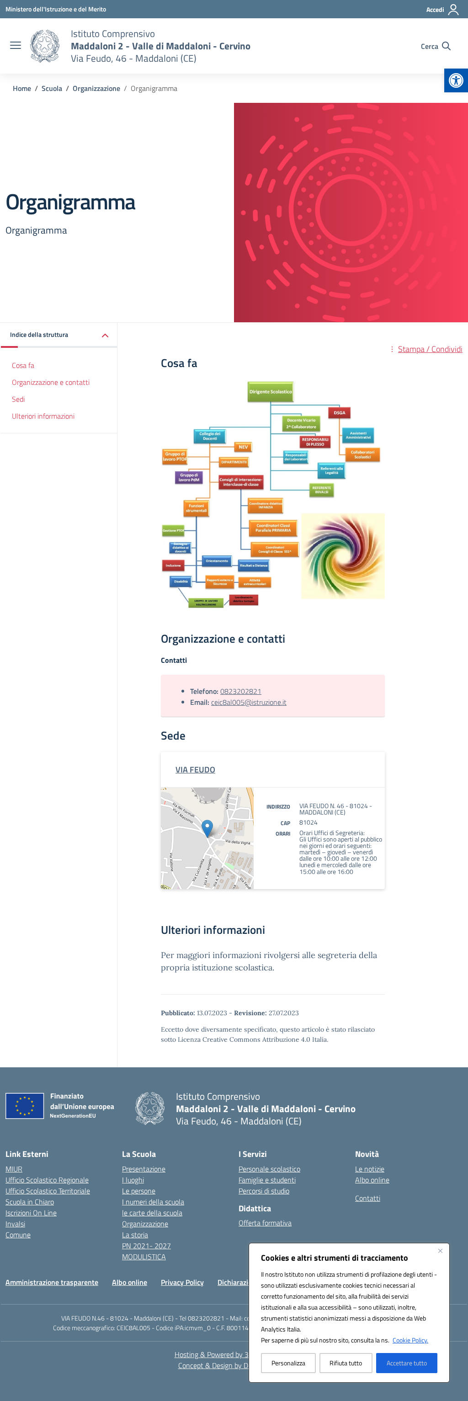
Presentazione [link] (143, 1168)
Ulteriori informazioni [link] (43, 415)
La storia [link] (135, 1234)
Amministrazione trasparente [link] (51, 1282)
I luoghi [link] (133, 1179)
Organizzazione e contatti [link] (51, 382)
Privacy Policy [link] (182, 1282)
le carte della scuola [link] (152, 1212)
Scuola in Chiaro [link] (29, 1201)
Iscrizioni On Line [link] (31, 1212)
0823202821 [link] (240, 691)
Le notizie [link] (369, 1168)
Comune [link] (18, 1234)
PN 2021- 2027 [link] (146, 1245)
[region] (349, 1313)
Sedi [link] (18, 399)
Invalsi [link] (15, 1223)
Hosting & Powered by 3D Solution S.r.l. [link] (234, 1354)
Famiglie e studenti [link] (267, 1179)
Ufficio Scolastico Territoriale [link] (47, 1190)
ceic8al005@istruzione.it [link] (249, 702)
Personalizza (288, 1363)
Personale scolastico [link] (269, 1168)
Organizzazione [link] (145, 1223)
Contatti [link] (367, 1198)
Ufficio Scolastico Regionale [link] (47, 1179)
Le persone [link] (138, 1190)
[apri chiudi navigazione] (15, 46)
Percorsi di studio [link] (264, 1190)
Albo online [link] (372, 1179)
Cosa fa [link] (23, 365)
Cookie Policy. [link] (410, 1340)
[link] (456, 80)
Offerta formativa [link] (265, 1222)
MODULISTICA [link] (144, 1256)
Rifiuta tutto (346, 1363)
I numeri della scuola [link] (153, 1201)
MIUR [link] (13, 1168)
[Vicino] (440, 1250)
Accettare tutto (407, 1363)
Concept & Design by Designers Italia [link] (234, 1365)
